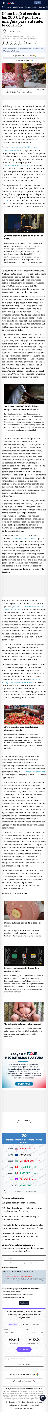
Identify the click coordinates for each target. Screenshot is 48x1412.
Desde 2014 (13, 1324)
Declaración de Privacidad (15, 1402)
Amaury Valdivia (15, 31)
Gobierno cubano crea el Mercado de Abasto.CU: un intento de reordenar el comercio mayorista (20, 1236)
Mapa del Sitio (20, 1408)
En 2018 (5, 200)
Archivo (30, 1408)
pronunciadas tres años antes (15, 165)
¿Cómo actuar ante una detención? (12, 1291)
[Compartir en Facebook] (7, 43)
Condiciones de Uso (34, 1402)
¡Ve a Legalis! (24, 1303)
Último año (24, 1324)
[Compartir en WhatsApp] (3, 43)
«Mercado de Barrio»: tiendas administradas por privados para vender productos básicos (22, 1226)
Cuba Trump (18, 7)
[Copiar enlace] (19, 43)
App (39, 3)
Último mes (35, 1324)
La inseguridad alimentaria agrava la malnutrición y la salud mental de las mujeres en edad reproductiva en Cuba (23, 1248)
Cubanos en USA (31, 7)
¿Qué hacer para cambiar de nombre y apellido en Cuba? (18, 1294)
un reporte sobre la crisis (23, 538)
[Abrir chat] (43, 1398)
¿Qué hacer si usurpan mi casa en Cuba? (13, 1297)
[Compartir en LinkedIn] (15, 43)
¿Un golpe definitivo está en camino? (19, 1202)
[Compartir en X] (11, 43)
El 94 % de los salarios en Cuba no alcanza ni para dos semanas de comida (22, 1209)
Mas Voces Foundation (34, 1389)
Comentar (30, 43)
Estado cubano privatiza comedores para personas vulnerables (20, 1218)
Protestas (7, 7)
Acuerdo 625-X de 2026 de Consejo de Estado (18, 1276)
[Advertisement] (24, 97)
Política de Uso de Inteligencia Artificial (24, 1405)
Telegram (15, 51)
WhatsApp (7, 51)
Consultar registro (24, 1364)
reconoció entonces (35, 771)
